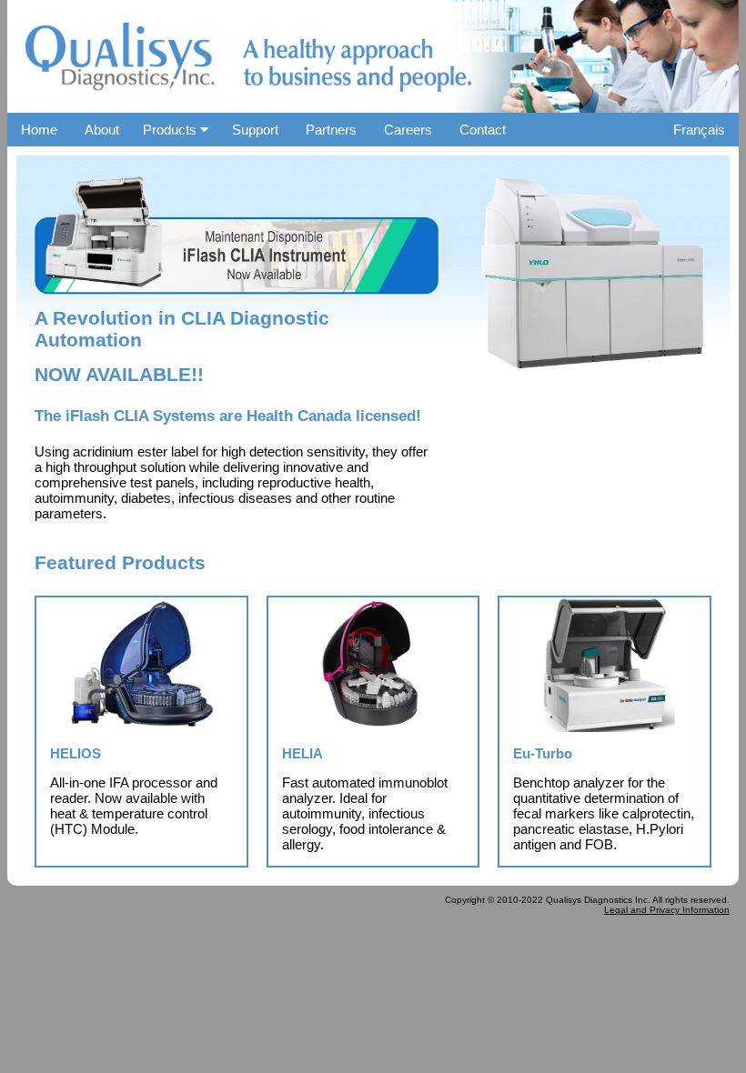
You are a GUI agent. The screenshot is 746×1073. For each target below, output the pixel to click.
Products (171, 129)
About (102, 129)
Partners (331, 129)
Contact (482, 129)
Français (699, 129)
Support (255, 129)
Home (39, 129)
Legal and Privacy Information (667, 910)
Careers (408, 129)
